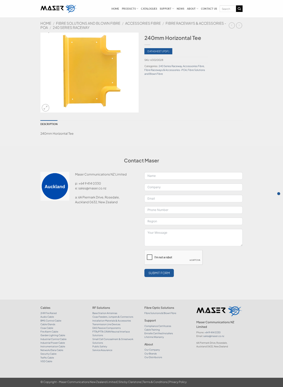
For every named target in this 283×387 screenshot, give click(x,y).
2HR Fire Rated (48, 313)
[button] (45, 108)
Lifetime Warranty (154, 337)
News (180, 8)
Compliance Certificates (157, 326)
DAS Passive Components (106, 328)
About (191, 8)
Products (129, 8)
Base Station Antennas (104, 313)
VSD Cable (46, 361)
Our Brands (150, 353)
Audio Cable (47, 316)
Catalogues (149, 8)
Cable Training (152, 329)
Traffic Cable (47, 357)
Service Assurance (102, 350)
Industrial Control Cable (53, 339)
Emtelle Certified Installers (158, 333)
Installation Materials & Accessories (111, 320)
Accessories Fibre (143, 23)
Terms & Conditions (155, 382)
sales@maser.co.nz (213, 336)
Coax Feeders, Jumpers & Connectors (112, 316)
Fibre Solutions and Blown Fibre (88, 23)
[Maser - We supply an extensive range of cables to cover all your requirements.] (58, 8)
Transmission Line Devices (106, 324)
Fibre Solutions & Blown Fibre (160, 313)
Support (166, 8)
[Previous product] (239, 25)
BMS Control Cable (50, 320)
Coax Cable (46, 328)
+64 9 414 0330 (212, 332)
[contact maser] (278, 193)
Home (115, 8)
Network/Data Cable (51, 350)
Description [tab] (49, 124)
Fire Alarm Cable (49, 331)
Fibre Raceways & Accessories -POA (165, 69)
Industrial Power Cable (52, 342)
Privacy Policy (178, 382)
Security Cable (48, 353)
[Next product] (232, 25)
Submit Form (159, 273)
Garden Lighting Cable (52, 335)
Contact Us (209, 8)
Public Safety (99, 346)
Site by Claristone (130, 382)
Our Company (152, 349)
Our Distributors (153, 357)
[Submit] (239, 8)
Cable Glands (47, 324)
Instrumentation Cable (52, 346)
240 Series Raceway (71, 27)
